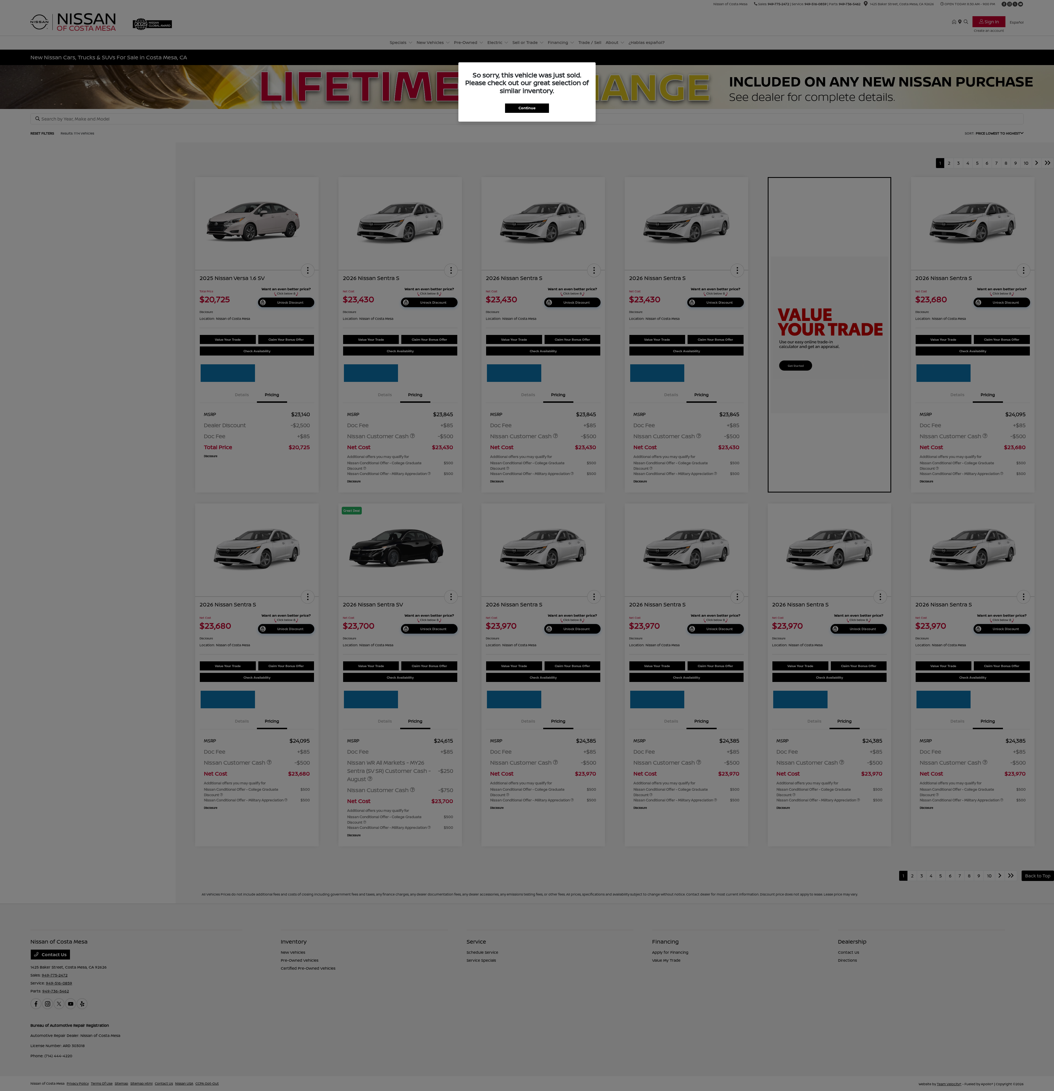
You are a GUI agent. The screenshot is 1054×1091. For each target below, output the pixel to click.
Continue (527, 107)
